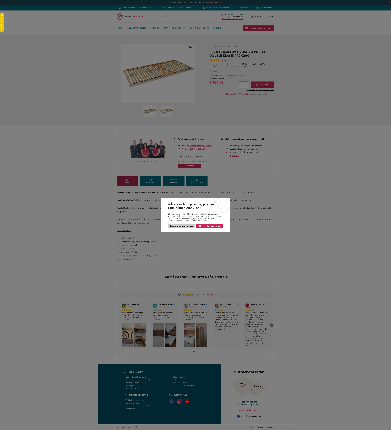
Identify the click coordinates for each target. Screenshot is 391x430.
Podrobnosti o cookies (200, 220)
